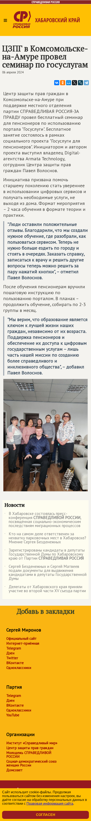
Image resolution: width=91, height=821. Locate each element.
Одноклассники (18, 668)
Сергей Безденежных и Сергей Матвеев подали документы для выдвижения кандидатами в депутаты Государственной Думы (45, 572)
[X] (74, 82)
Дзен (10, 653)
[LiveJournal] (80, 82)
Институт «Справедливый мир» (31, 743)
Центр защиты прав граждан (29, 748)
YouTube (12, 715)
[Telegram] (86, 82)
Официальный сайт (21, 638)
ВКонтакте (15, 663)
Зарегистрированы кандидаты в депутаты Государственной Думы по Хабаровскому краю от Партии (44, 554)
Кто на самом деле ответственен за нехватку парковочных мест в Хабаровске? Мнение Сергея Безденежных (45, 538)
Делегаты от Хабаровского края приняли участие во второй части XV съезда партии (45, 589)
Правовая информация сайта (49, 803)
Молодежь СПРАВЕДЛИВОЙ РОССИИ (28, 754)
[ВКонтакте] (56, 82)
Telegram (13, 648)
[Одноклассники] (62, 82)
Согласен (45, 815)
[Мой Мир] (68, 82)
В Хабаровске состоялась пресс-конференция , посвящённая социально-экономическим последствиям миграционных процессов (42, 520)
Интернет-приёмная (22, 643)
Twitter (12, 658)
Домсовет (14, 770)
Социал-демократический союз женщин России (31, 763)
